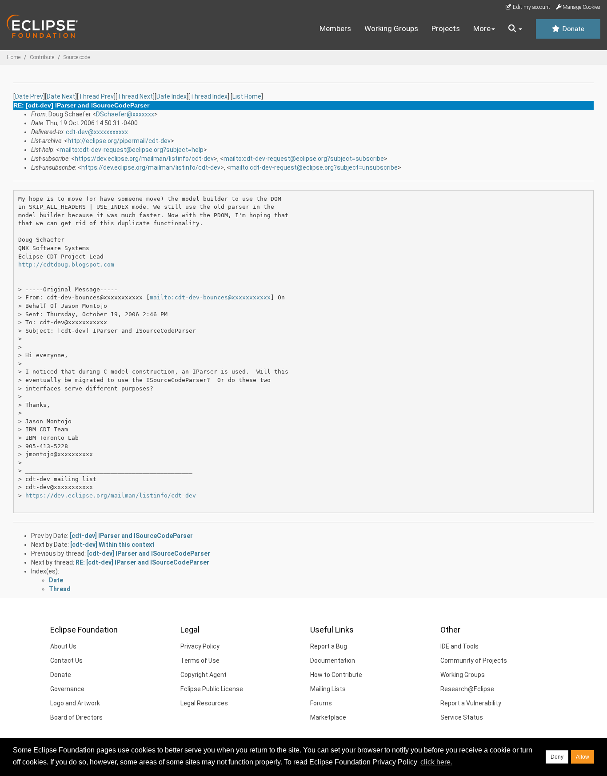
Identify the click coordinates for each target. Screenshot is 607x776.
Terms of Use (200, 660)
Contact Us (66, 660)
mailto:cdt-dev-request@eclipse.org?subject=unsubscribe (314, 167)
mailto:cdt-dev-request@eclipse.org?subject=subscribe (304, 158)
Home (13, 57)
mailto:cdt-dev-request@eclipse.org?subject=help (132, 149)
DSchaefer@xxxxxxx (125, 114)
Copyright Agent (203, 674)
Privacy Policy (200, 646)
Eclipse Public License (211, 688)
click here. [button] (436, 762)
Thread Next (135, 96)
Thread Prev (96, 96)
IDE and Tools (459, 646)
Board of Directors (76, 717)
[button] (515, 29)
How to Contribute (336, 674)
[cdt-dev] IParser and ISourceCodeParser (131, 535)
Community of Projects (473, 660)
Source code (77, 57)
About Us (63, 646)
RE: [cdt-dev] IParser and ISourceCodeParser (142, 562)
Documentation (332, 660)
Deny (557, 757)
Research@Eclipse (467, 688)
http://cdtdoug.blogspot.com (66, 264)
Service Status (461, 717)
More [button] (482, 28)
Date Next (61, 96)
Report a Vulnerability (470, 703)
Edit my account (530, 7)
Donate (572, 29)
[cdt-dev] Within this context (112, 544)
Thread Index (209, 96)
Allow (582, 757)
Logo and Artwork (75, 703)
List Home (246, 96)
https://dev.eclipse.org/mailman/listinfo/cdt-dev (144, 158)
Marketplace (328, 717)
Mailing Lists (328, 688)
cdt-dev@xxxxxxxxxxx (97, 131)
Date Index (171, 96)
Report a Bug (328, 646)
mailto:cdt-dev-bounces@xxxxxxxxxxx (210, 297)
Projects (445, 28)
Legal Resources (204, 703)
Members (335, 28)
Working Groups (391, 28)
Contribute (42, 57)
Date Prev (29, 96)
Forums (321, 703)
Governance (67, 688)
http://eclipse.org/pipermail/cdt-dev (119, 140)
